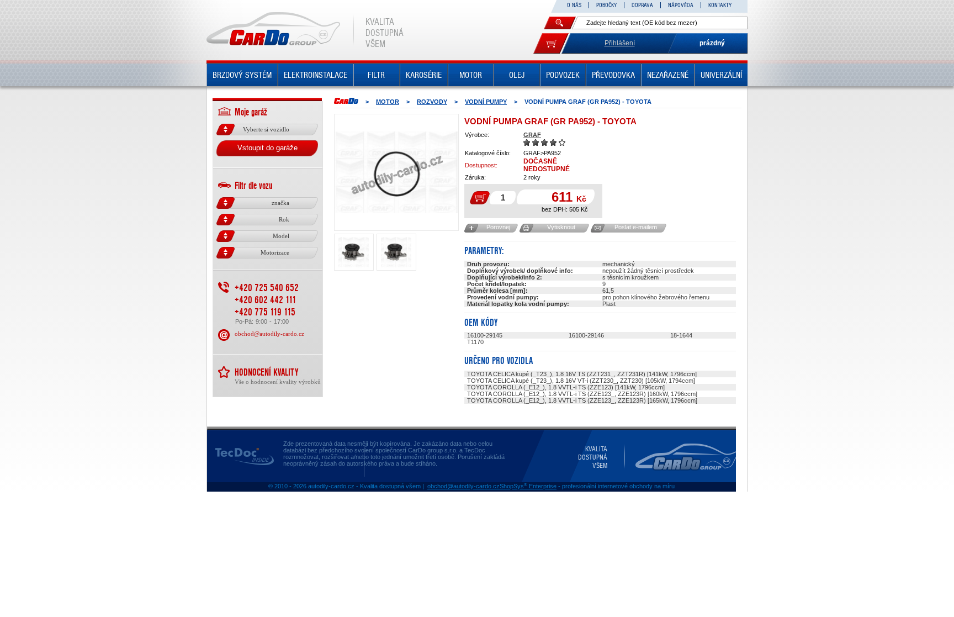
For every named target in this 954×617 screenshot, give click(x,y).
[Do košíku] (551, 43)
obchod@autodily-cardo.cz (269, 333)
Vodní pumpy (486, 101)
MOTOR (470, 75)
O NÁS (574, 5)
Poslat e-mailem (635, 227)
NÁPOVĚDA (680, 5)
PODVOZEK (563, 75)
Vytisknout (561, 227)
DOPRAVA (642, 5)
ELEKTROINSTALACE (315, 75)
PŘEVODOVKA (613, 75)
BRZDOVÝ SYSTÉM (242, 75)
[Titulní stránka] (346, 101)
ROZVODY (432, 101)
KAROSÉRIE (424, 75)
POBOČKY (606, 5)
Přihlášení (620, 43)
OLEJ (516, 75)
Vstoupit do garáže (267, 148)
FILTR (376, 75)
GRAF (532, 134)
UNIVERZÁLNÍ (721, 75)
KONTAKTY (720, 5)
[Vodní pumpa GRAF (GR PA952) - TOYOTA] (396, 172)
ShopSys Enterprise (528, 486)
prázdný (712, 43)
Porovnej (498, 227)
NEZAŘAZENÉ (667, 75)
